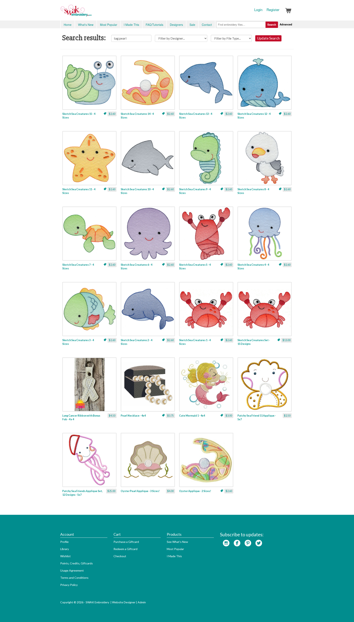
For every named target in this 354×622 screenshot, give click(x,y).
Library (64, 549)
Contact (207, 25)
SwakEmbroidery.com (91, 12)
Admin (142, 602)
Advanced (286, 24)
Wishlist (65, 556)
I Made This (131, 25)
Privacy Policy (69, 585)
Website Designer (123, 602)
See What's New (177, 541)
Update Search (268, 38)
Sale (192, 25)
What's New (85, 25)
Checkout (119, 556)
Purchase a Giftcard (126, 541)
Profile (64, 541)
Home (67, 25)
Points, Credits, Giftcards (76, 563)
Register (273, 9)
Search (271, 24)
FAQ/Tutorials (154, 25)
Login (258, 9)
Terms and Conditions (74, 577)
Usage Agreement (72, 570)
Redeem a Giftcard (125, 549)
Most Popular (108, 25)
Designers (176, 25)
